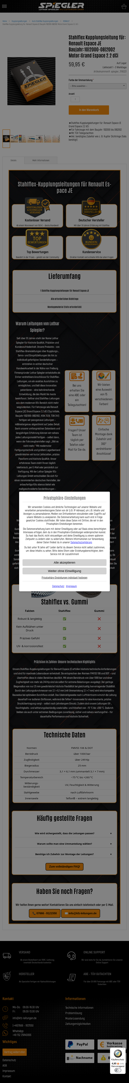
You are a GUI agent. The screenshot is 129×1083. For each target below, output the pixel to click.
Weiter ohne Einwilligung (64, 571)
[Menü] (124, 1050)
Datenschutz (58, 586)
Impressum (71, 586)
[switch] (118, 1070)
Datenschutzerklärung (81, 542)
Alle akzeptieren (64, 562)
